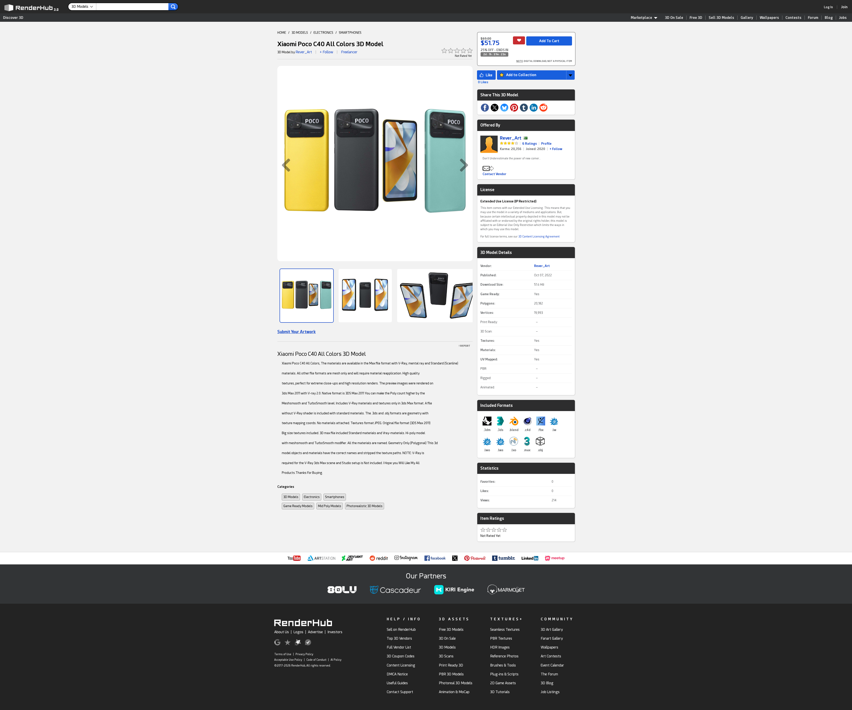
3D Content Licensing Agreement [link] (539, 236)
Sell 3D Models (721, 18)
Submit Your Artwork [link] (296, 331)
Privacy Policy (304, 654)
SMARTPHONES (350, 32)
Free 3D (696, 18)
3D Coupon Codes (400, 656)
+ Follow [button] (326, 52)
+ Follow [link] (556, 149)
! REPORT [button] (464, 345)
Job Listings (550, 692)
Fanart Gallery (552, 638)
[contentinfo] (83, 6)
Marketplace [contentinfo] (641, 18)
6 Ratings (529, 143)
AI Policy (336, 659)
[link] (829, 7)
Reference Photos (504, 656)
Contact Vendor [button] (494, 174)
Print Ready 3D (451, 665)
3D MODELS (300, 32)
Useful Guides (397, 683)
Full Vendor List (399, 647)
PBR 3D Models (451, 674)
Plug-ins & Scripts (504, 674)
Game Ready (489, 294)
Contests (793, 18)
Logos (298, 632)
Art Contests (551, 656)
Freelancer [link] (349, 52)
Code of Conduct (316, 659)
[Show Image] (307, 296)
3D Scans (446, 656)
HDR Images (500, 647)
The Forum (549, 674)
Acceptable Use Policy (288, 659)
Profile (546, 143)
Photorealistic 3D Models (365, 506)
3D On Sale (674, 18)
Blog (829, 18)
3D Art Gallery (552, 629)
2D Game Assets (503, 683)
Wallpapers (769, 18)
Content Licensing (401, 665)
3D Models (290, 497)
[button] (283, 165)
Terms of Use (282, 654)
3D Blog (547, 683)
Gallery (747, 18)
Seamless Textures (505, 629)
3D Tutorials (500, 692)
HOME (281, 32)
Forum (813, 18)
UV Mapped (488, 359)
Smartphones (334, 497)
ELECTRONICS (323, 32)
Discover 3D (13, 18)
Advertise (315, 632)
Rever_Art (304, 52)
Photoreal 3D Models (455, 683)
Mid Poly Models (329, 506)
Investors (334, 632)
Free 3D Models (451, 629)
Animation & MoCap (454, 692)
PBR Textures (501, 638)
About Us (281, 632)
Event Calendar (552, 665)
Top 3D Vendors (399, 638)
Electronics (312, 497)
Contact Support (400, 692)
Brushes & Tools (503, 665)
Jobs (843, 18)
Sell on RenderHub (401, 629)
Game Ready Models (298, 506)
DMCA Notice (397, 674)
